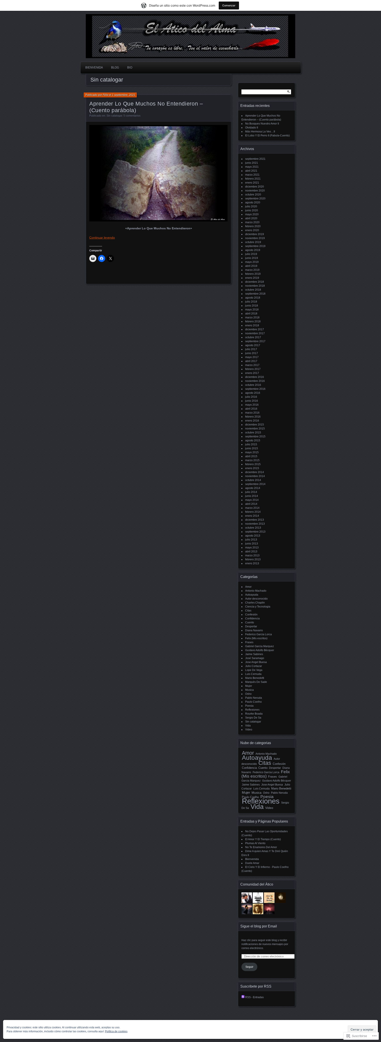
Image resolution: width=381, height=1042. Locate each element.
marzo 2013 (252, 555)
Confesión (251, 614)
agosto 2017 (252, 345)
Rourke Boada (254, 713)
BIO (129, 67)
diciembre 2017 (254, 329)
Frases (249, 642)
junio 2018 (251, 305)
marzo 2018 (252, 317)
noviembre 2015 (255, 428)
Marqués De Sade (256, 682)
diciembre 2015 (254, 424)
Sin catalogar (114, 115)
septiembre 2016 (255, 388)
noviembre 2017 (255, 333)
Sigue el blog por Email (258, 926)
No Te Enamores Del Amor (261, 847)
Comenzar (228, 5)
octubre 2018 (253, 289)
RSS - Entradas (254, 997)
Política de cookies (116, 1031)
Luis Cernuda (253, 674)
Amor (248, 586)
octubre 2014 (253, 480)
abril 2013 (251, 551)
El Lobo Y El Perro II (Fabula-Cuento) (267, 135)
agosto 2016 (252, 392)
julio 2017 (251, 349)
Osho (248, 693)
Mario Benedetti (254, 678)
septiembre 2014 (255, 484)
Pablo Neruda (253, 697)
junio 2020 (251, 210)
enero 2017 (252, 373)
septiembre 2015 (255, 436)
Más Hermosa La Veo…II (260, 131)
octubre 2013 (253, 527)
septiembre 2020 (255, 198)
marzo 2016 (252, 412)
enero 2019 (252, 277)
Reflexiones (252, 709)
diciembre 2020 (254, 186)
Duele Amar (252, 863)
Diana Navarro (254, 630)
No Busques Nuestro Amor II (262, 123)
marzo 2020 (252, 222)
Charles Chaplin (255, 602)
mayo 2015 (252, 452)
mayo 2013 (252, 547)
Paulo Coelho (253, 701)
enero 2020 (252, 230)
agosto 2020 (252, 202)
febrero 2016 (253, 416)
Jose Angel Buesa (256, 662)
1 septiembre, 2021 (123, 95)
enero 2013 (252, 563)
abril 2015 (251, 456)
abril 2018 (251, 313)
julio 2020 (251, 206)
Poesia (249, 705)
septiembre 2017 (255, 341)
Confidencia (252, 618)
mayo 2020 (252, 214)
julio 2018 (251, 301)
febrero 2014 (253, 511)
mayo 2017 (252, 357)
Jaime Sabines (254, 654)
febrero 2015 (253, 464)
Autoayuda (251, 594)
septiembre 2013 (255, 531)
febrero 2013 (253, 559)
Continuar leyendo (102, 237)
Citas (248, 610)
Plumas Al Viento (255, 843)
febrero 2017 (253, 369)
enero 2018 (252, 325)
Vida (248, 725)
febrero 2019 (253, 273)
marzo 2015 (252, 460)
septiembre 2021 (255, 158)
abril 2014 (251, 503)
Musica (249, 689)
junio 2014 (251, 496)
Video (248, 729)
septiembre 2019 (255, 246)
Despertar (251, 626)
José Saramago (254, 658)
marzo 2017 (252, 365)
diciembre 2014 (254, 472)
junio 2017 (251, 353)
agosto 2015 (252, 440)
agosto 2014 (252, 488)
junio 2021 (251, 162)
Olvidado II (251, 127)
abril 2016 (251, 408)
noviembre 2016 (255, 381)
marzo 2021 (252, 174)
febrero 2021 (253, 178)
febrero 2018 (253, 321)
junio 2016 (251, 400)
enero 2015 (252, 468)
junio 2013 (251, 543)
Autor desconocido (256, 598)
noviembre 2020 (255, 190)
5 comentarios (131, 115)
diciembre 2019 (254, 234)
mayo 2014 (252, 499)
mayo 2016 (252, 404)
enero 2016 (252, 420)
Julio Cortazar (253, 666)
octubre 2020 (253, 194)
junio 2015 (251, 448)
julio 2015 (251, 444)
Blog (115, 67)
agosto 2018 (252, 297)
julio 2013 (251, 539)
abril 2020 (251, 218)
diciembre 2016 (254, 377)
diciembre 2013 (254, 519)
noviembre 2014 (255, 476)
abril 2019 (251, 265)
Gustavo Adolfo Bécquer (259, 650)
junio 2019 (251, 258)
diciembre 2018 (254, 281)
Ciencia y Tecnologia (257, 606)
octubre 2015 (253, 432)
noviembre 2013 (255, 523)
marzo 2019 (252, 269)
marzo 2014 (252, 507)
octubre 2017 (253, 337)
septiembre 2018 (255, 293)
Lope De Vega (253, 670)
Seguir (249, 966)
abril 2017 (251, 361)
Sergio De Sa (253, 717)
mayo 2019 (252, 262)
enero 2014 (252, 515)
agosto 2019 (252, 250)
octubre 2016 (253, 384)
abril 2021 (251, 170)
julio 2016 (251, 396)
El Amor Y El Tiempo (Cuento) (263, 839)
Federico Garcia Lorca (258, 634)
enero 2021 (252, 182)
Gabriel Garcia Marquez (259, 646)
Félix (105, 95)
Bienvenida (94, 67)
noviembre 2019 (255, 238)
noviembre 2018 (255, 285)
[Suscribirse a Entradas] (243, 997)
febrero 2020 (253, 226)
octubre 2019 (253, 242)
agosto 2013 (252, 535)
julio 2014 (251, 492)
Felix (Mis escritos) (256, 638)
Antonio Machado (255, 590)
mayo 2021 (252, 166)
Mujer (248, 685)
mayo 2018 (252, 309)
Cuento (249, 622)
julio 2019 (251, 254)
